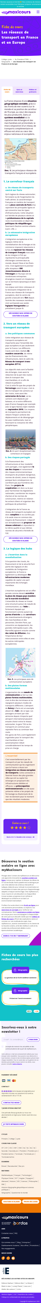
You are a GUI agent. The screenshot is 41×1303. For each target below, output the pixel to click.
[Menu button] (38, 11)
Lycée (10, 59)
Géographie (6, 62)
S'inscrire (33, 1039)
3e (15, 59)
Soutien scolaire (11, 1201)
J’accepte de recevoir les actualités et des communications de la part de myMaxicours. (21, 1047)
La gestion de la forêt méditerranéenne (20, 978)
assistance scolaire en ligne (28, 912)
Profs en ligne (29, 905)
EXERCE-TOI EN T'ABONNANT (15, 936)
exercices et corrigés (10, 910)
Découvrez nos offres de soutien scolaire (20, 314)
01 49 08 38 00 (7, 1091)
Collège (4, 59)
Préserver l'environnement (20, 998)
